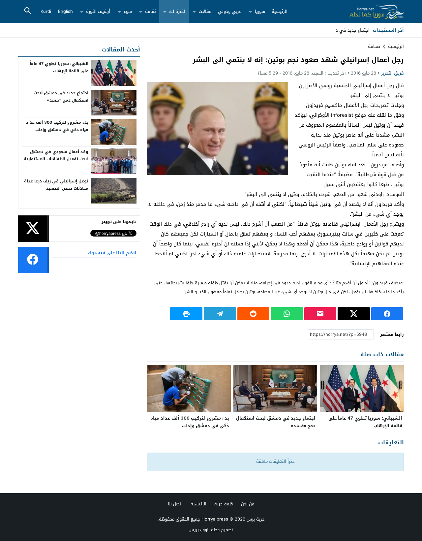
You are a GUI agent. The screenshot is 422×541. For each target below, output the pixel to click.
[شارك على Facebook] (387, 314)
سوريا (260, 11)
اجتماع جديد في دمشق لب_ (343, 30)
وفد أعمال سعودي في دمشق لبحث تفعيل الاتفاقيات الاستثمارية (56, 155)
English (65, 11)
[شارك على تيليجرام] (219, 314)
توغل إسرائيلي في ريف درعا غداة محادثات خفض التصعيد (56, 184)
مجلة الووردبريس (204, 529)
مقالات (205, 11)
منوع (128, 11)
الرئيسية (279, 11)
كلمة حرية (223, 504)
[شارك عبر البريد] (320, 314)
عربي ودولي (229, 11)
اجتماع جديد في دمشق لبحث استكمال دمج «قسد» (276, 422)
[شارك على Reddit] (253, 314)
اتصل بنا (175, 504)
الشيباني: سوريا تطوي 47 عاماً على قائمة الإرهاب (365, 422)
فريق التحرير (392, 73)
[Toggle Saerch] (27, 11)
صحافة (374, 46)
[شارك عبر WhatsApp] (286, 314)
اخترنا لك (177, 11)
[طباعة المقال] (186, 314)
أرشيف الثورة (98, 11)
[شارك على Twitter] (353, 314)
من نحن (247, 504)
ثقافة (150, 11)
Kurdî (46, 11)
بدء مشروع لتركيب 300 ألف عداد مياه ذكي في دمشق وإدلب (189, 422)
